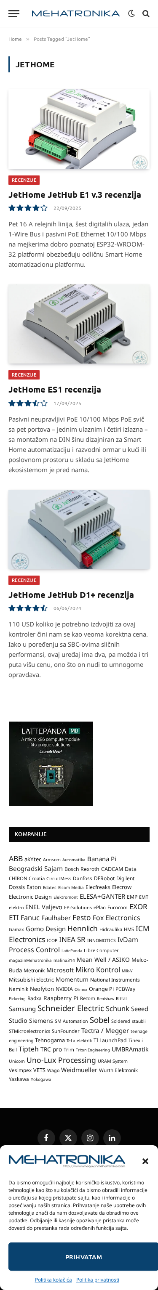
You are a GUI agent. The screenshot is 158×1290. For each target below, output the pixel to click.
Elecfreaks (98, 887)
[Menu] (13, 13)
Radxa (34, 998)
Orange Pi (101, 989)
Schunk (117, 1008)
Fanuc (30, 917)
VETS (39, 1070)
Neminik (18, 988)
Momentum (72, 979)
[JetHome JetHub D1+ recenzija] (79, 529)
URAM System (113, 1061)
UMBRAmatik (130, 1049)
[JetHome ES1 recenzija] (79, 324)
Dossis (17, 887)
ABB (16, 858)
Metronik (34, 970)
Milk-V (127, 971)
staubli (139, 1021)
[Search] (145, 13)
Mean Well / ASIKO (103, 960)
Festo (81, 917)
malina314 (64, 960)
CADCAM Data (119, 869)
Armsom (52, 860)
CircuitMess (58, 878)
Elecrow (121, 887)
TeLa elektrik (79, 1040)
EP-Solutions (78, 907)
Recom (87, 998)
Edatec (49, 887)
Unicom (17, 1061)
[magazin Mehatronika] (76, 13)
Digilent (125, 878)
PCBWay (125, 989)
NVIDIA (64, 989)
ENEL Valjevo (43, 907)
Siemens (41, 1021)
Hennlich (82, 928)
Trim (69, 1049)
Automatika (74, 860)
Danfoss (82, 878)
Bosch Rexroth (81, 869)
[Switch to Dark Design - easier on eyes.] (131, 13)
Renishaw (105, 998)
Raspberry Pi (60, 998)
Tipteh (29, 1049)
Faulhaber (56, 917)
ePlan (100, 907)
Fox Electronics (116, 917)
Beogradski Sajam (36, 868)
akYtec (32, 859)
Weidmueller (79, 1070)
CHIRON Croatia (27, 878)
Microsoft (60, 970)
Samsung (22, 1008)
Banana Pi (101, 859)
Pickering (17, 998)
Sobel (100, 1019)
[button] (145, 1161)
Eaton (34, 887)
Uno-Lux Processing (61, 1060)
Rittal (121, 998)
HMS (129, 929)
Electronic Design (30, 896)
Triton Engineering (93, 1050)
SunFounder (66, 1030)
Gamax (16, 929)
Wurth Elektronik (118, 1070)
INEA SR (72, 939)
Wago (53, 1070)
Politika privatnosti (97, 1279)
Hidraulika (110, 929)
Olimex (81, 989)
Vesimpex (20, 1070)
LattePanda (72, 950)
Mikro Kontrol (97, 969)
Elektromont (66, 897)
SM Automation (71, 1021)
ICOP (52, 940)
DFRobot (104, 878)
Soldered (120, 1021)
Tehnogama (50, 1040)
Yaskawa (19, 1078)
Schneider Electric (70, 1008)
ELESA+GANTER (102, 896)
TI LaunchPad (110, 1040)
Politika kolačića (53, 1279)
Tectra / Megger (105, 1030)
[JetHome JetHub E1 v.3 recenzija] (79, 128)
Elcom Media (71, 887)
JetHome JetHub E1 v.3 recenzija (74, 194)
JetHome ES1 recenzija (54, 389)
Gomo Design (46, 928)
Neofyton (42, 989)
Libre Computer (101, 950)
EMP (132, 896)
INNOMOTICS (101, 940)
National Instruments (115, 979)
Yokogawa (41, 1079)
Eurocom (117, 907)
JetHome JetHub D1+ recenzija (71, 594)
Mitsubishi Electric (31, 979)
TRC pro (51, 1049)
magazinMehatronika (30, 960)
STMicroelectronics (29, 1031)
